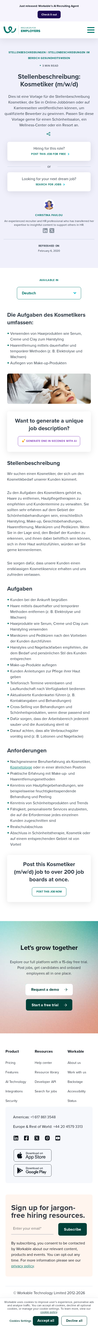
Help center (43, 1063)
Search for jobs (46, 1091)
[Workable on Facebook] (26, 1139)
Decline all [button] (74, 1321)
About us (74, 1063)
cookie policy (48, 1312)
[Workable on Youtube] (37, 1139)
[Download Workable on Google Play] (32, 1170)
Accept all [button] (45, 1320)
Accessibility (77, 1091)
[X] (52, 230)
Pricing (10, 1063)
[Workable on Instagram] (58, 1139)
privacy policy (22, 1266)
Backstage (75, 1082)
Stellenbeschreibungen (27, 52)
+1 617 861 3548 (43, 1117)
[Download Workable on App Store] (32, 1155)
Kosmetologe (21, 767)
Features (12, 1072)
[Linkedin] (45, 230)
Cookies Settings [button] (20, 1320)
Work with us (77, 1072)
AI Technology (15, 1082)
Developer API (45, 1082)
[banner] (49, 431)
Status (72, 1101)
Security (11, 1101)
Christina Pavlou (49, 215)
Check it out (49, 14)
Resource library (47, 1072)
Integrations (14, 1091)
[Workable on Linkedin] (16, 1139)
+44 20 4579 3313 (68, 1126)
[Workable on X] (47, 1139)
